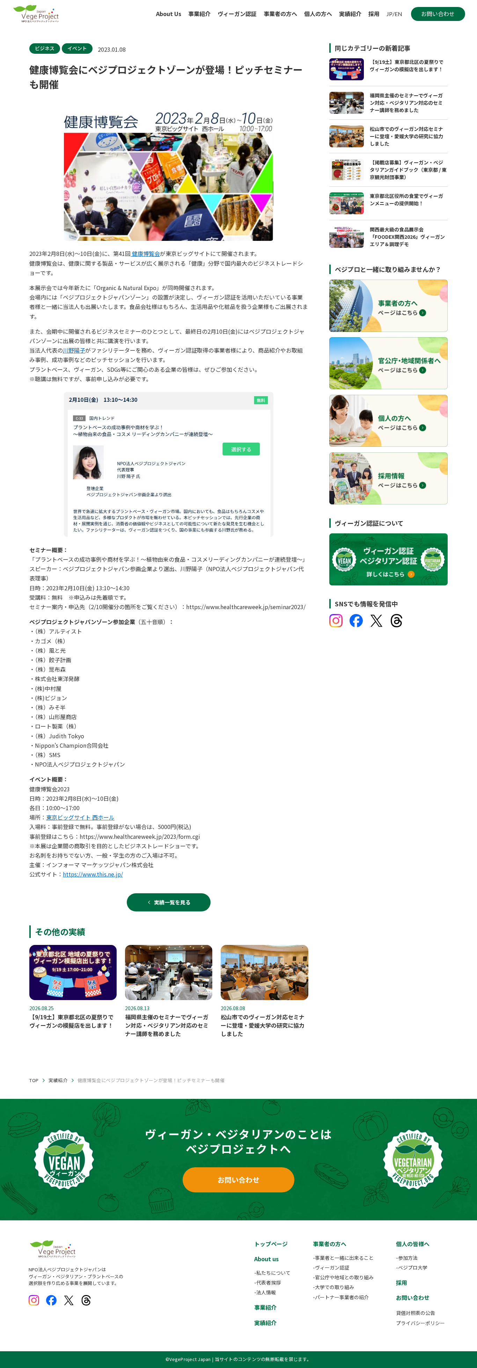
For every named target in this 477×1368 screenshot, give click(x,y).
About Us (168, 13)
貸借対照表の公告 (415, 1312)
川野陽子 (74, 350)
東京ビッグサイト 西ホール (80, 817)
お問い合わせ (238, 1180)
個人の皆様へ (413, 1244)
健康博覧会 (145, 253)
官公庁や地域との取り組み (344, 1277)
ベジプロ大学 (412, 1267)
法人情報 (266, 1292)
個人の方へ (318, 13)
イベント (77, 48)
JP (389, 13)
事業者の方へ (280, 13)
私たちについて (273, 1272)
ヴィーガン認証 (237, 13)
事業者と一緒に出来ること (344, 1257)
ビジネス (44, 48)
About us (266, 1259)
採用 (374, 13)
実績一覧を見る (172, 902)
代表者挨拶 (268, 1282)
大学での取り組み (334, 1287)
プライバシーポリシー (420, 1322)
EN (398, 13)
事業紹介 (199, 13)
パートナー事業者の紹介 (342, 1297)
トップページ (271, 1244)
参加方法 (408, 1257)
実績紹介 (350, 13)
